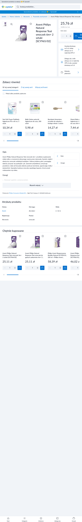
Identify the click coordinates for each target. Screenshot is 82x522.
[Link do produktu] (12, 118)
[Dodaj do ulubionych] (30, 24)
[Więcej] (78, 72)
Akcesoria (26, 16)
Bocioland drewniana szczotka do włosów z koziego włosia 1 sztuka (55, 121)
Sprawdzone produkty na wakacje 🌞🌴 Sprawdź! (16, 1)
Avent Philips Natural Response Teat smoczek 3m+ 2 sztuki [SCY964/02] (12, 255)
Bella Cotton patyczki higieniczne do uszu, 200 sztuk (33, 121)
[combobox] (47, 7)
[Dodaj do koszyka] (20, 134)
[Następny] (77, 140)
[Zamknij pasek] (78, 12)
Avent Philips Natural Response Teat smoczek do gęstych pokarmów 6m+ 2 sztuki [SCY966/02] (34, 255)
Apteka (4, 16)
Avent (4, 211)
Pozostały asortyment (40, 16)
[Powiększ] (11, 24)
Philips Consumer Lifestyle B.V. (18, 193)
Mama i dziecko (15, 16)
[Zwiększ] (70, 36)
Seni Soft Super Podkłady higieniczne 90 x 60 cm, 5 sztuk (11, 121)
